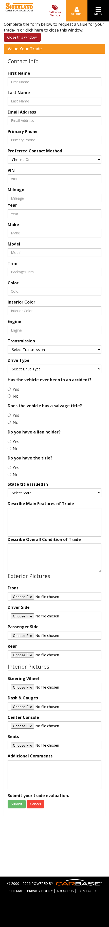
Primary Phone (23, 131)
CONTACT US (89, 890)
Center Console (23, 717)
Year (12, 205)
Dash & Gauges (23, 698)
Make (13, 224)
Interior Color (21, 302)
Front (13, 588)
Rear (12, 646)
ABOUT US (65, 890)
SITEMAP (16, 890)
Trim (12, 263)
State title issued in (28, 484)
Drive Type (18, 360)
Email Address (22, 112)
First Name (19, 73)
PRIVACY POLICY (40, 890)
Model (14, 244)
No (16, 396)
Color (13, 283)
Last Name (19, 92)
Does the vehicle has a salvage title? (45, 405)
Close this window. (22, 37)
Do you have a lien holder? (34, 432)
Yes (16, 389)
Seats (13, 736)
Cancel (35, 804)
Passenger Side (23, 627)
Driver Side (19, 607)
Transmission (21, 341)
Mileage (16, 189)
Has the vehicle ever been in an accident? (50, 380)
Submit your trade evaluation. (38, 795)
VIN (11, 170)
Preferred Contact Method (35, 151)
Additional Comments (30, 756)
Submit (16, 804)
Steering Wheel (23, 678)
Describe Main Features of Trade (41, 503)
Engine (14, 321)
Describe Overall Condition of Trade (44, 539)
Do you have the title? (30, 458)
